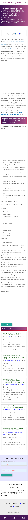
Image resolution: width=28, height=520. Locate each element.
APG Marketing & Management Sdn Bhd (15, 409)
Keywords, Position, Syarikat (9, 461)
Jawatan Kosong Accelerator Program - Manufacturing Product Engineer (13, 357)
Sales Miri (20, 490)
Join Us (17, 506)
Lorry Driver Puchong (13, 492)
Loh (20, 493)
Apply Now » (7, 324)
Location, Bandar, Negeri (7, 467)
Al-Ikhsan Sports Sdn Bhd (11, 384)
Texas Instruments (9, 360)
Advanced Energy (14, 490)
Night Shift (16, 493)
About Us (8, 503)
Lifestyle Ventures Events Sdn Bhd (13, 432)
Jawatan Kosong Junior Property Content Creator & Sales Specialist (13, 406)
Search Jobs (7, 475)
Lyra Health (7, 336)
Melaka (11, 49)
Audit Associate (9, 493)
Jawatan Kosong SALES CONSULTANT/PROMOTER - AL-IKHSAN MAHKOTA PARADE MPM (13, 381)
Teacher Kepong (5, 490)
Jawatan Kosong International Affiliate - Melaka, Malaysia (12, 334)
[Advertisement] (14, 77)
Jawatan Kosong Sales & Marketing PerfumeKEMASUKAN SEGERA (13, 429)
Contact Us (15, 503)
